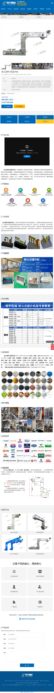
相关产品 (27, 121)
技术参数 (45, 117)
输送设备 (39, 17)
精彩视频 (29, 8)
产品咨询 (8, 106)
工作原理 (27, 117)
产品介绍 (9, 117)
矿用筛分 (21, 17)
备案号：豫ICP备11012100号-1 (40, 684)
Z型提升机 (16, 8)
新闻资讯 (42, 8)
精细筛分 (4, 17)
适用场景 (9, 121)
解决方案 (23, 8)
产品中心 (10, 8)
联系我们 (48, 8)
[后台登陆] (49, 684)
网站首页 (3, 8)
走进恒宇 (36, 8)
